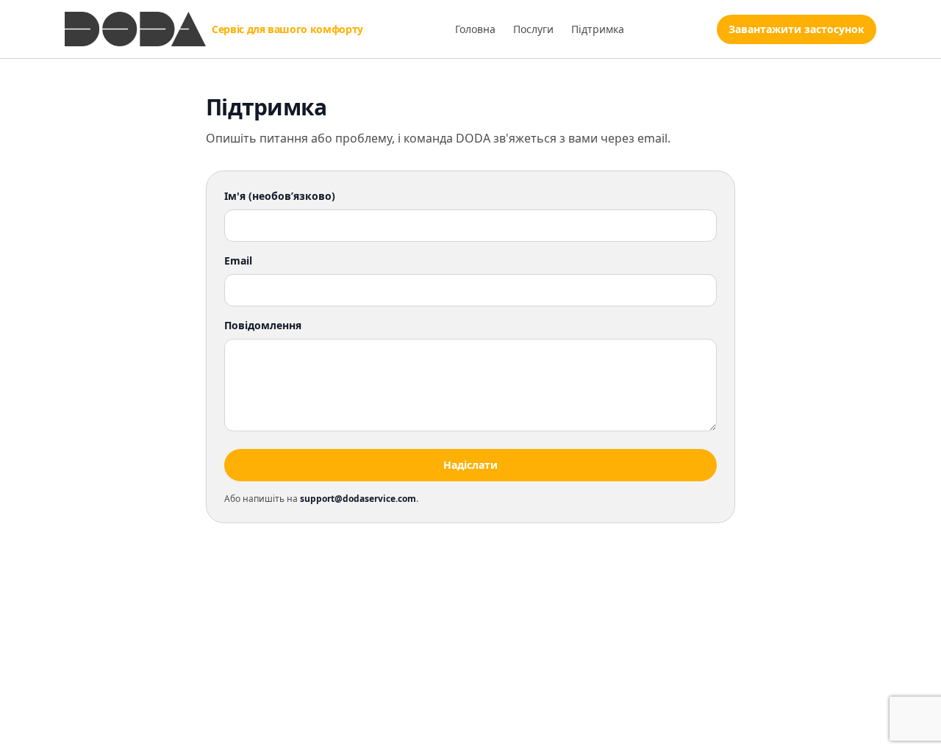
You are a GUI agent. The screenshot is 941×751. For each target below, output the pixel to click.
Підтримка (597, 29)
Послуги (533, 29)
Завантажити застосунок (797, 29)
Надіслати (470, 465)
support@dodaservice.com (358, 498)
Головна (475, 29)
